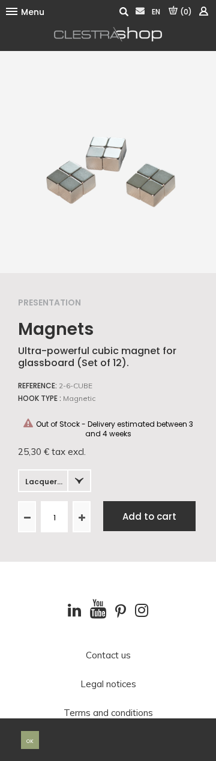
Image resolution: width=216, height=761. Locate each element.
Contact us (108, 655)
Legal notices (108, 684)
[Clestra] (108, 34)
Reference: (37, 386)
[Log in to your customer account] (203, 11)
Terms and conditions (108, 713)
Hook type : (39, 398)
